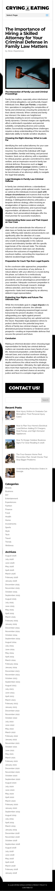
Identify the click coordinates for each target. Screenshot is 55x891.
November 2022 (12, 714)
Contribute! (27, 888)
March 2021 (10, 758)
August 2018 (10, 848)
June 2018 (9, 855)
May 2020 (9, 794)
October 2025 (11, 592)
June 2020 (9, 790)
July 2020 (9, 786)
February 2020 (11, 804)
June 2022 (9, 725)
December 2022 (12, 711)
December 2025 (12, 584)
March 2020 (10, 801)
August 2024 (10, 642)
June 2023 (9, 693)
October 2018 (11, 840)
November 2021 (12, 743)
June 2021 (9, 750)
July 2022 (9, 721)
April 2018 (9, 862)
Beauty (8, 488)
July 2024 (9, 646)
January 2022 (11, 739)
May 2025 (9, 610)
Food (7, 513)
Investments (10, 524)
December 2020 (12, 768)
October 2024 (11, 635)
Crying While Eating (22, 885)
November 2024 (12, 631)
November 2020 (12, 772)
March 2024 (10, 660)
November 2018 (12, 837)
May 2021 (9, 754)
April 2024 (9, 657)
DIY (6, 495)
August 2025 (10, 599)
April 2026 (9, 570)
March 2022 (10, 732)
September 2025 (12, 595)
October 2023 (11, 678)
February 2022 (11, 736)
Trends (8, 542)
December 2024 (12, 628)
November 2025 (12, 588)
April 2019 (9, 822)
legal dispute (38, 305)
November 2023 (12, 675)
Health (8, 517)
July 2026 (9, 559)
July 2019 (9, 819)
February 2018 (11, 869)
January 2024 (11, 667)
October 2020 (11, 775)
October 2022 (11, 718)
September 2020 (12, 779)
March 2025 (10, 617)
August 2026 (10, 556)
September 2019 (12, 812)
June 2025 (9, 606)
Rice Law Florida (28, 104)
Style (7, 531)
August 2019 (10, 815)
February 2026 (11, 577)
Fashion (8, 506)
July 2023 (9, 689)
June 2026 (9, 563)
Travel (8, 538)
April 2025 (9, 613)
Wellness (9, 545)
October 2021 (11, 747)
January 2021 (11, 765)
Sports (8, 527)
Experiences (19, 51)
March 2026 (10, 574)
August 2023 (10, 685)
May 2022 (9, 729)
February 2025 (11, 621)
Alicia (10, 51)
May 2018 (9, 858)
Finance (8, 509)
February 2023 (11, 703)
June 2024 (9, 649)
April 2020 (9, 797)
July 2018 (9, 851)
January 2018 (11, 873)
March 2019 (10, 826)
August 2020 (10, 783)
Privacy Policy (39, 885)
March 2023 (10, 700)
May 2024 (9, 653)
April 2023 (9, 696)
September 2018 (12, 844)
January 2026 (11, 581)
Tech (7, 534)
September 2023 (12, 682)
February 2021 (11, 761)
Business (9, 491)
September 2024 (12, 638)
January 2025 (11, 624)
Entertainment (11, 498)
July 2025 (9, 602)
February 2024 (11, 664)
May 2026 (9, 566)
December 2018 (12, 833)
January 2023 (11, 707)
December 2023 (12, 671)
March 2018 (10, 866)
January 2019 (11, 830)
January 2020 (11, 808)
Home (8, 520)
